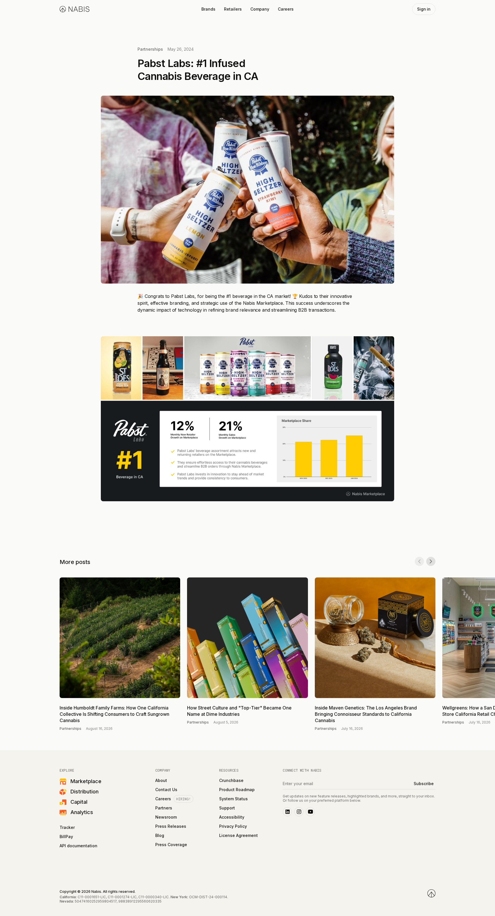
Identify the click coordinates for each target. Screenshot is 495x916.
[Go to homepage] (431, 893)
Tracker (67, 827)
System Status (233, 799)
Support (227, 808)
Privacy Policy (233, 826)
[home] (74, 9)
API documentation (78, 846)
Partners (163, 808)
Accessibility (231, 817)
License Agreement (238, 835)
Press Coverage (171, 844)
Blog (159, 835)
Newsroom (166, 817)
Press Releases (170, 826)
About (161, 780)
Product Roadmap (237, 789)
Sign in (424, 9)
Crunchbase (231, 780)
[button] (208, 9)
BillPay (66, 836)
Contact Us (166, 789)
